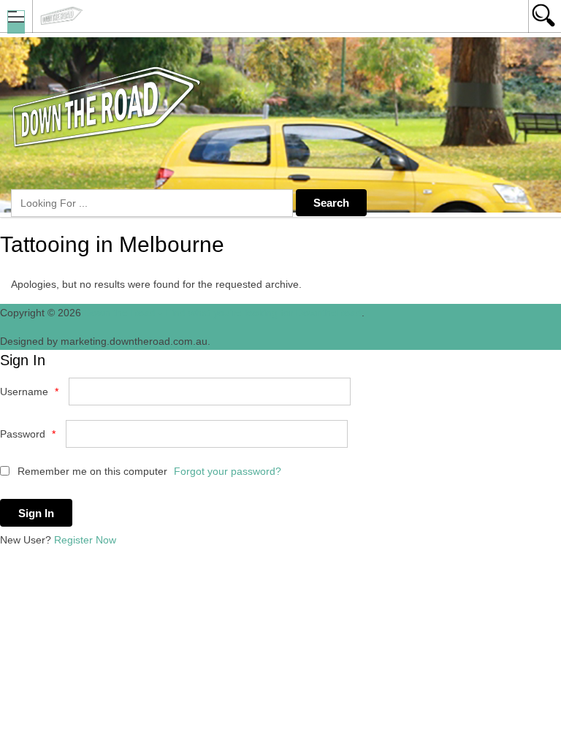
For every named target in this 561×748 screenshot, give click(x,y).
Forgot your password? (227, 471)
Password (28, 434)
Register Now (85, 540)
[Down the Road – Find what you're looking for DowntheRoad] (266, 15)
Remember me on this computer (91, 471)
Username (29, 391)
